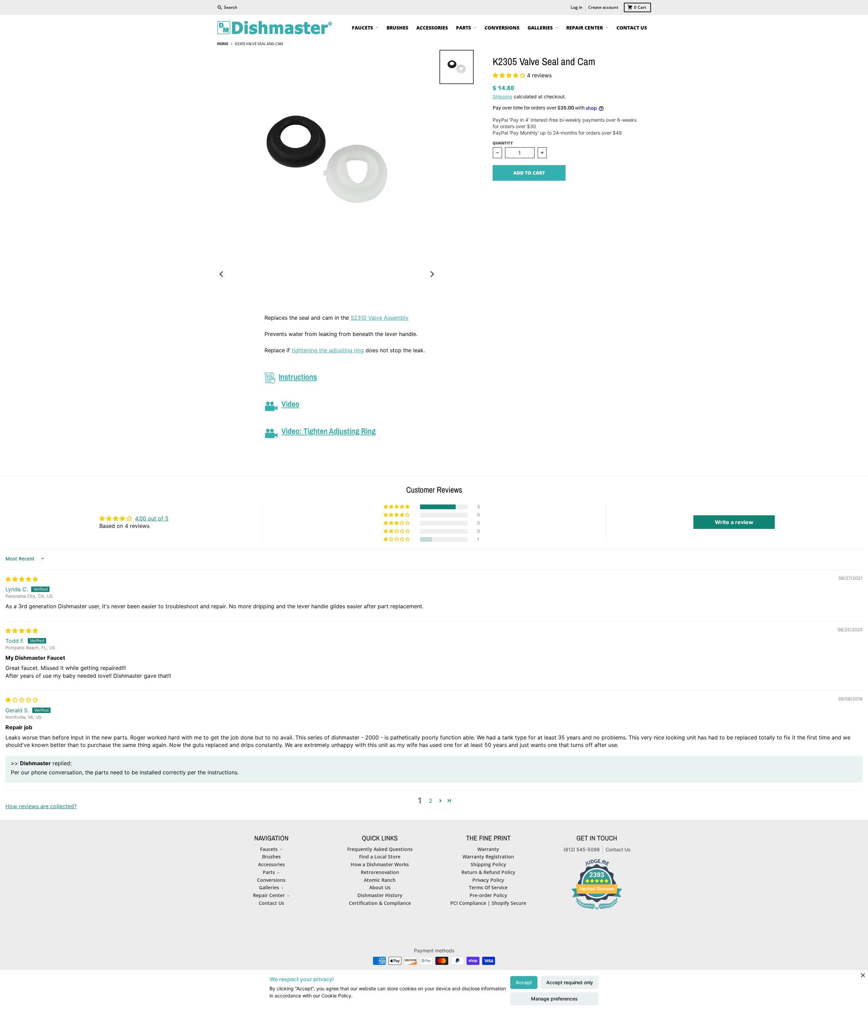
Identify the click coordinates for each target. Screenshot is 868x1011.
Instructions (298, 376)
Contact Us (618, 849)
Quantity (503, 142)
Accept (524, 982)
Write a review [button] (734, 522)
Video (290, 403)
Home (222, 43)
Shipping (502, 96)
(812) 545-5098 (582, 849)
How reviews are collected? (41, 806)
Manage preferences (554, 999)
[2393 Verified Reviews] (597, 910)
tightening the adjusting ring (328, 350)
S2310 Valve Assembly (380, 317)
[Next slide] (432, 274)
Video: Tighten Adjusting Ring (328, 430)
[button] (510, 75)
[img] (21, 579)
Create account (603, 7)
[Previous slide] (221, 274)
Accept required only (569, 982)
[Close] (863, 975)
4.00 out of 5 (152, 518)
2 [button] (430, 800)
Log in (577, 7)
